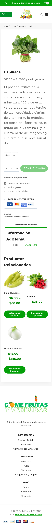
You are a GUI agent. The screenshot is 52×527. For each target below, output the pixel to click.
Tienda (26, 487)
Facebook (26, 444)
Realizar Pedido (26, 440)
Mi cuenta (26, 496)
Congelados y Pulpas (26, 474)
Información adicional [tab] (26, 225)
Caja (34, 245)
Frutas (26, 466)
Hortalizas (17, 216)
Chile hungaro (12, 293)
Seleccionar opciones (15, 314)
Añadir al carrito (34, 168)
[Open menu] (48, 14)
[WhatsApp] (6, 3)
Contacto (26, 491)
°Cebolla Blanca (13, 348)
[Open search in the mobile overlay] (41, 14)
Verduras (25, 216)
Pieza (28, 245)
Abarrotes (26, 461)
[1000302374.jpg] (26, 49)
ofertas (6, 14)
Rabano (31, 296)
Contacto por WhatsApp (26, 449)
